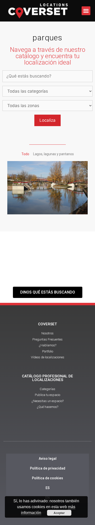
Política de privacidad (47, 468)
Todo (25, 154)
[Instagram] (61, 430)
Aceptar (59, 513)
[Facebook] (34, 430)
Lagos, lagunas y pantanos (53, 154)
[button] (86, 10)
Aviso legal (48, 458)
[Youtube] (47, 430)
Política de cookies (47, 478)
